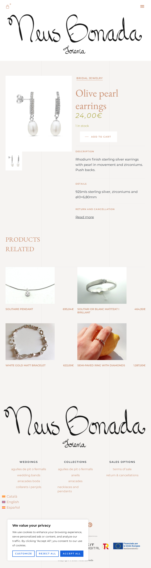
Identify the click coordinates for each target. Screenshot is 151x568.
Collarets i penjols (28, 487)
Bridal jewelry (89, 78)
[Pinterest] (90, 525)
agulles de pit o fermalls (75, 469)
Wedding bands (28, 475)
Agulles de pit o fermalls (28, 469)
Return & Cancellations (122, 475)
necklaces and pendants (68, 489)
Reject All (47, 553)
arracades (75, 481)
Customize (23, 553)
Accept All (72, 553)
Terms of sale (122, 469)
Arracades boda (28, 481)
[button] (142, 6)
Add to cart (101, 136)
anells (75, 475)
